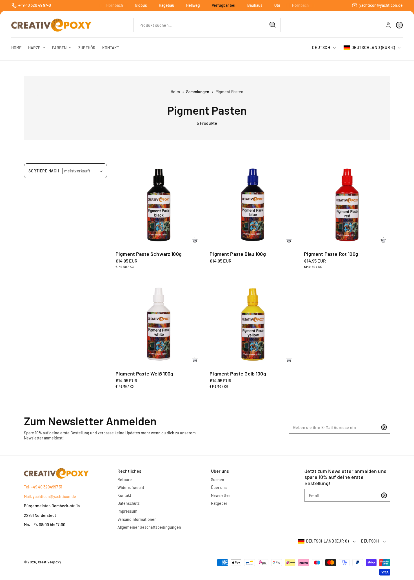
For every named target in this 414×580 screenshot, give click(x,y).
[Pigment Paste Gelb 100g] (253, 323)
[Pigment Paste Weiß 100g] (158, 323)
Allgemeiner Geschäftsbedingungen (149, 527)
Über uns (219, 487)
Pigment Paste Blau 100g (238, 254)
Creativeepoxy (49, 562)
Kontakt (124, 495)
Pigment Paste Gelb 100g (238, 373)
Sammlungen (197, 91)
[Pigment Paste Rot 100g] (347, 204)
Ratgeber (219, 503)
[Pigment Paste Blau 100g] (253, 204)
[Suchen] (272, 25)
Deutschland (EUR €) (373, 47)
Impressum (127, 511)
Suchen (217, 479)
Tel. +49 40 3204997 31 (43, 487)
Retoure (124, 479)
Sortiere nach (43, 170)
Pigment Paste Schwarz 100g (148, 254)
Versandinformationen (137, 519)
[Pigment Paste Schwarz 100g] (158, 204)
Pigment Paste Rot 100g (331, 254)
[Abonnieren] (384, 427)
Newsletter (220, 495)
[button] (399, 24)
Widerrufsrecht (130, 487)
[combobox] (207, 25)
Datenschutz (128, 503)
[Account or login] (388, 24)
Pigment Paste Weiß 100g (144, 373)
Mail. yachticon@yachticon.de (50, 496)
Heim (175, 91)
